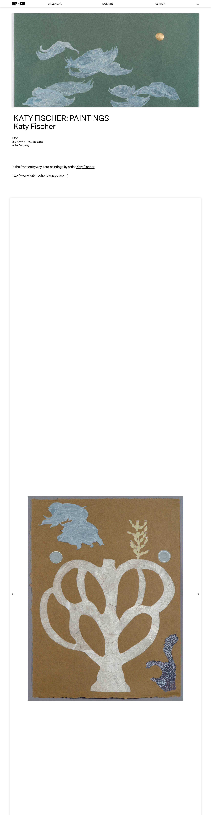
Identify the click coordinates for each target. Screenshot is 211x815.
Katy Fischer (85, 167)
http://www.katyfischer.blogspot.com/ (40, 175)
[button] (13, 594)
